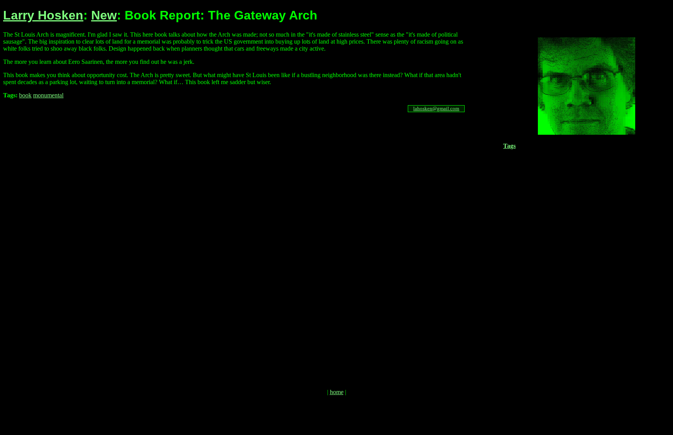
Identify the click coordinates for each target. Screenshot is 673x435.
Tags (509, 146)
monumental (48, 95)
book (25, 95)
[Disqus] (236, 243)
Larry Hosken (43, 15)
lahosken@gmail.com (436, 108)
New (104, 15)
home (337, 392)
